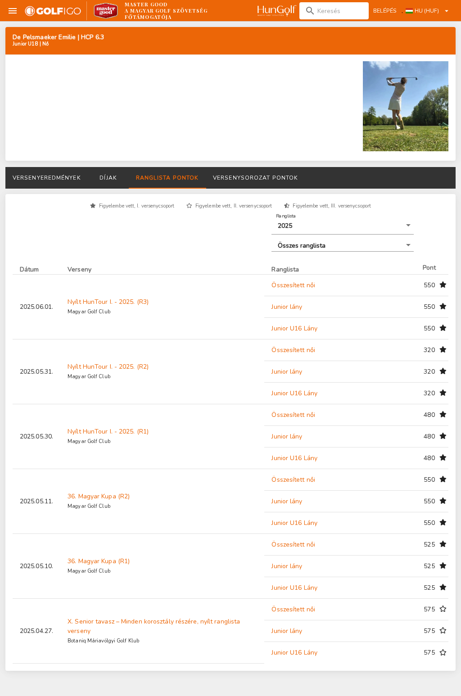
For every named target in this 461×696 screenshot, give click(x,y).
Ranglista (286, 215)
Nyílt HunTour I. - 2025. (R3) (108, 302)
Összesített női (293, 285)
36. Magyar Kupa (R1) (99, 561)
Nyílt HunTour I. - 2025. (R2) (108, 366)
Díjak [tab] (108, 177)
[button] (342, 226)
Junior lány (286, 307)
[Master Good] (106, 11)
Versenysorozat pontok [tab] (255, 177)
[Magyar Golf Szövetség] (276, 11)
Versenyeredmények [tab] (47, 177)
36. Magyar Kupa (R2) (99, 496)
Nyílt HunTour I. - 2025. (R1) (108, 431)
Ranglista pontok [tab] (167, 177)
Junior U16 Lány (294, 328)
